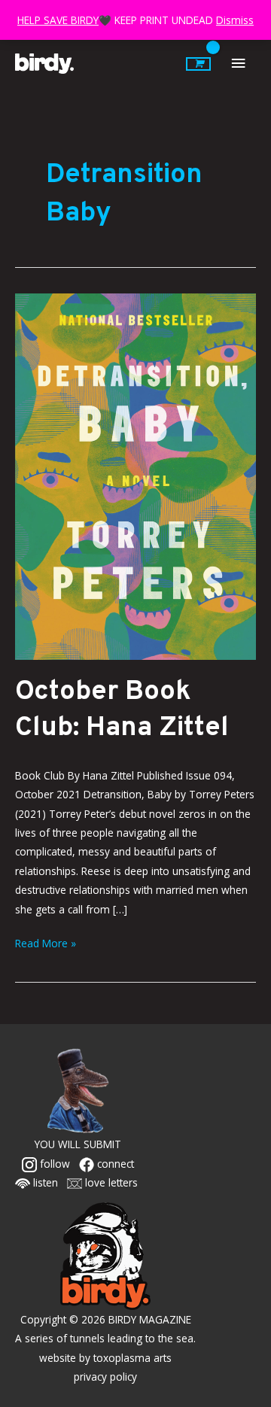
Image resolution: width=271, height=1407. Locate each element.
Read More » (45, 942)
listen (44, 1182)
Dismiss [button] (235, 20)
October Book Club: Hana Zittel (122, 710)
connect (114, 1163)
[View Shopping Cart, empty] (198, 64)
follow (53, 1163)
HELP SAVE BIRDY (58, 20)
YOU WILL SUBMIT (78, 1144)
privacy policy (105, 1376)
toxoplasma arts (132, 1358)
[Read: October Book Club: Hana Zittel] (135, 475)
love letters (110, 1182)
